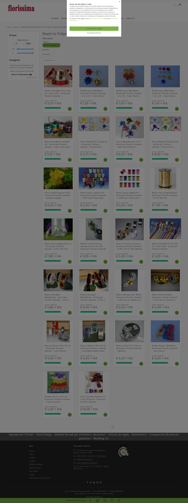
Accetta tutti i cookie (94, 29)
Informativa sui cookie (96, 19)
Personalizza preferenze (94, 33)
